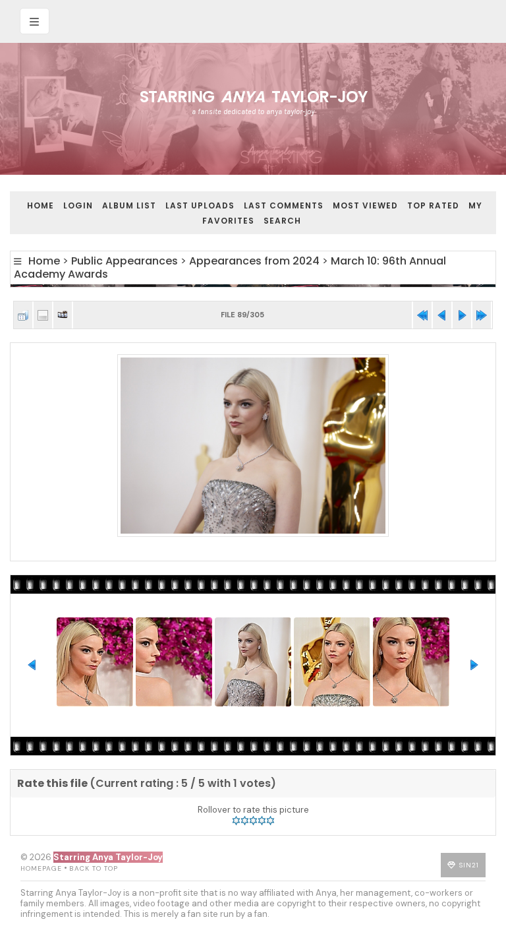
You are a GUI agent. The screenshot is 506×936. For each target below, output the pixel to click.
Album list (129, 205)
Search (282, 220)
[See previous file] (442, 314)
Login (78, 205)
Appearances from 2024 (254, 260)
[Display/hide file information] (43, 314)
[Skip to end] (481, 314)
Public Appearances (124, 260)
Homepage (41, 868)
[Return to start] (422, 314)
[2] (244, 820)
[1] (236, 820)
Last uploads (200, 205)
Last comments (283, 205)
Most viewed (365, 205)
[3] (253, 820)
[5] (270, 820)
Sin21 (469, 865)
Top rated (433, 205)
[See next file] (462, 314)
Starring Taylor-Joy (253, 97)
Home (40, 205)
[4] (262, 820)
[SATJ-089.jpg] (253, 446)
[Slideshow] (62, 314)
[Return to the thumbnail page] (23, 314)
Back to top (93, 868)
